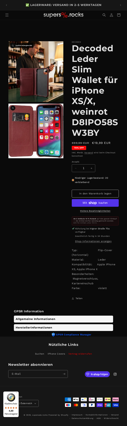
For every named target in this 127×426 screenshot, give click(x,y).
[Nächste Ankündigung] (120, 5)
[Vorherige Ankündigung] (6, 5)
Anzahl (75, 162)
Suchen (39, 353)
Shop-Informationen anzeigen (93, 241)
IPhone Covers (56, 353)
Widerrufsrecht (111, 418)
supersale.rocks (40, 415)
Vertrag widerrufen (80, 353)
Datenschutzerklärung (82, 418)
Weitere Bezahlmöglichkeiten (95, 211)
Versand (88, 152)
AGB (99, 418)
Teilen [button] (79, 298)
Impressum (77, 415)
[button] (7, 15)
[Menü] (17, 393)
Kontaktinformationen (97, 415)
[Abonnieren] (64, 374)
